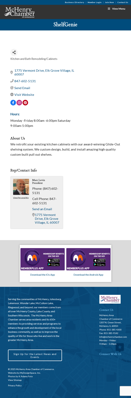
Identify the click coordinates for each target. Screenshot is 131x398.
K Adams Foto (26, 376)
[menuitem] (74, 2)
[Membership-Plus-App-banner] (42, 259)
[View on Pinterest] (25, 104)
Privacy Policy (15, 385)
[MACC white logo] (19, 12)
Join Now (109, 2)
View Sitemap (15, 380)
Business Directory (74, 2)
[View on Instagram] (19, 104)
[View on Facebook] (13, 104)
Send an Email (42, 209)
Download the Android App (88, 274)
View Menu (118, 8)
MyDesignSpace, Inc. (30, 372)
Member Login (95, 2)
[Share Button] (14, 52)
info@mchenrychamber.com (113, 336)
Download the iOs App (42, 274)
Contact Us (122, 2)
